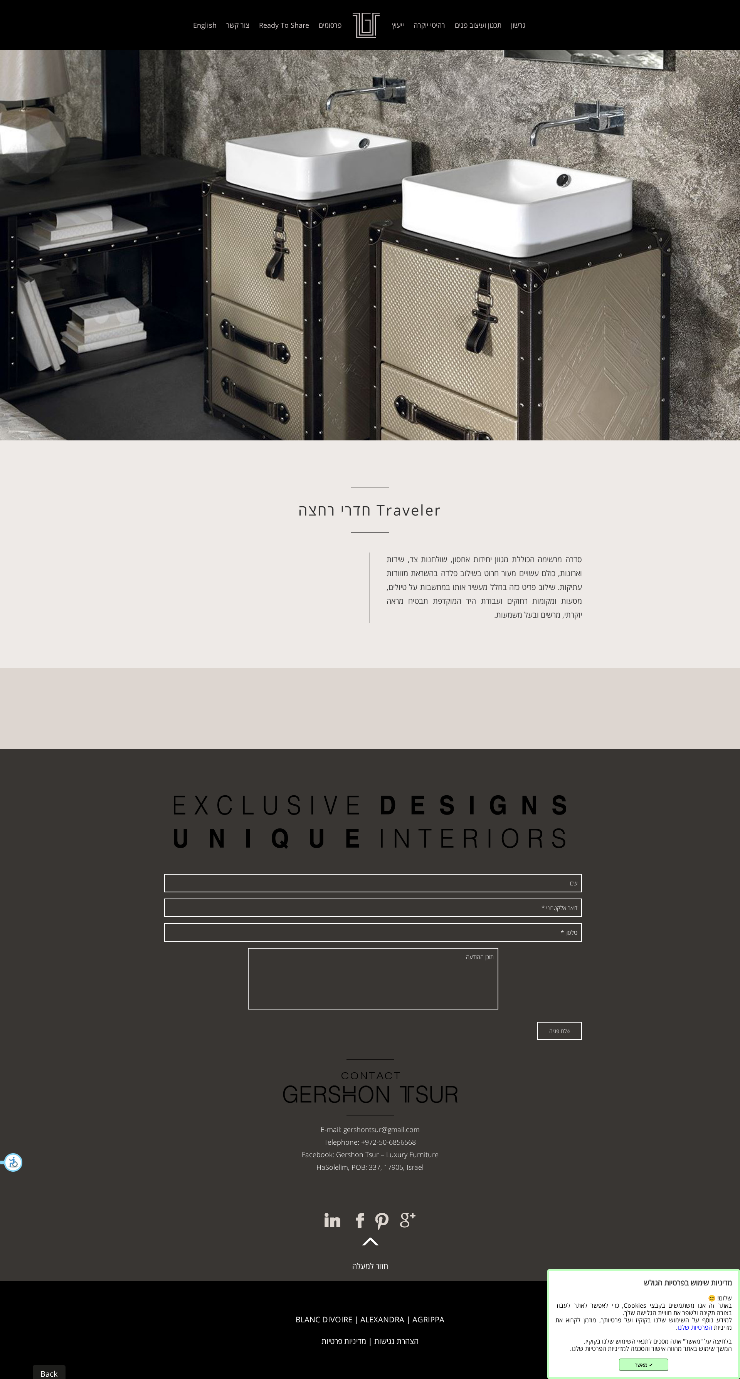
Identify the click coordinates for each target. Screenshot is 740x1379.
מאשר (644, 1365)
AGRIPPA (428, 1319)
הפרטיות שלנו (695, 1327)
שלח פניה (559, 1031)
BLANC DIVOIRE (324, 1319)
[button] (11, 1162)
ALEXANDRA (382, 1319)
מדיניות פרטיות (343, 1341)
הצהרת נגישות (396, 1341)
